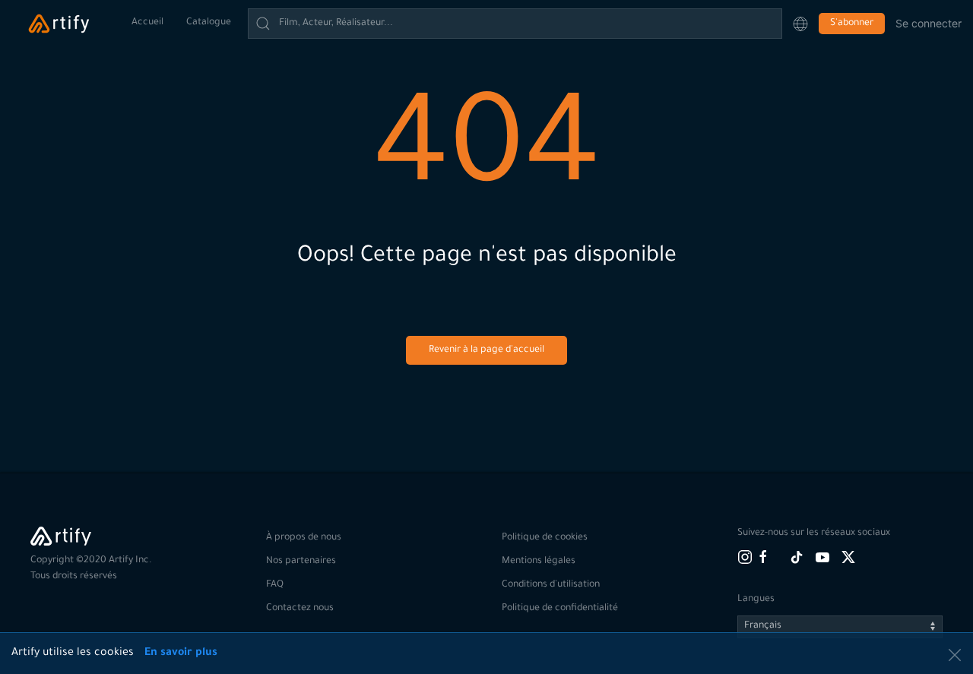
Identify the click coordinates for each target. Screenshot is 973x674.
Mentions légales (538, 561)
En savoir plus (180, 653)
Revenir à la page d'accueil (486, 350)
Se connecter (928, 23)
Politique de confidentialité (560, 608)
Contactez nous (300, 608)
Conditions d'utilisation (551, 585)
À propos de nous (303, 538)
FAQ (275, 585)
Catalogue (208, 22)
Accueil (147, 22)
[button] (800, 23)
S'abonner (851, 23)
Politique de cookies (545, 538)
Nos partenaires (301, 561)
